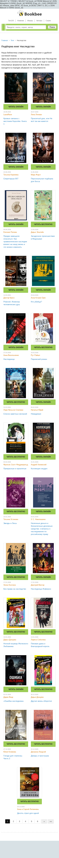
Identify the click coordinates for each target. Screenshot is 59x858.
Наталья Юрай (37, 410)
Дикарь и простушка (40, 756)
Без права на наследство (14, 589)
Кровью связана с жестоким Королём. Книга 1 (15, 121)
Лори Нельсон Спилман (13, 410)
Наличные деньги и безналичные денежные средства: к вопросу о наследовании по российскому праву (42, 528)
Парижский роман (39, 359)
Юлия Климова (9, 752)
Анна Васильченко (11, 355)
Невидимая (36, 414)
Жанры (30, 21)
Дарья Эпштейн (37, 232)
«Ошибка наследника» (13, 701)
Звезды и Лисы (10, 523)
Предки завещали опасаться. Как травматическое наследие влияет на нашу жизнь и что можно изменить (15, 241)
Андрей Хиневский (38, 465)
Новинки (20, 21)
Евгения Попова (10, 232)
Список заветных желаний (15, 414)
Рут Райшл (35, 355)
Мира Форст (36, 175)
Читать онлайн (15, 107)
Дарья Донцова (9, 640)
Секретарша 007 (10, 179)
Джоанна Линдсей (38, 752)
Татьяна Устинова (10, 519)
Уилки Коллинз (9, 585)
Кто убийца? (36, 302)
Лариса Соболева (38, 640)
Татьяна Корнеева (10, 175)
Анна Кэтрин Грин (38, 298)
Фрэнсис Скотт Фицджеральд (15, 465)
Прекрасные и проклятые (14, 468)
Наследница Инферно (41, 589)
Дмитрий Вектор (37, 585)
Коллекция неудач (39, 468)
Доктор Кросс (9, 298)
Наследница (9, 359)
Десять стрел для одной (28, 813)
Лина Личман (36, 115)
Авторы (39, 21)
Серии (48, 21)
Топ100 (11, 21)
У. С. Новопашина (38, 519)
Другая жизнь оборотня (41, 701)
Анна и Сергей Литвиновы (28, 809)
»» (51, 821)
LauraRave (7, 115)
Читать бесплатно (43, 224)
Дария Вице (8, 697)
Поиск (52, 27)
